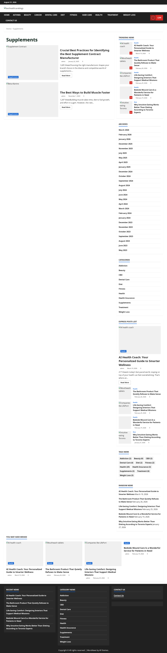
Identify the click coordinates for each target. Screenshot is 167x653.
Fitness (73, 15)
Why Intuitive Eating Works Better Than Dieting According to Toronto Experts (126, 107)
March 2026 (124, 130)
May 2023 (123, 250)
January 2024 (124, 218)
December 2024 (125, 171)
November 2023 (126, 227)
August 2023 (124, 241)
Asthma (17, 15)
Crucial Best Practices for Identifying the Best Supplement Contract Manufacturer (32, 62)
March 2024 (124, 208)
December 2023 (125, 222)
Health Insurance (127, 298)
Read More (67, 76)
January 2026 (124, 139)
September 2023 (126, 236)
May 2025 (123, 157)
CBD (120, 275)
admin (63, 61)
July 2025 (123, 153)
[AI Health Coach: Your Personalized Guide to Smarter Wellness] (140, 340)
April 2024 (123, 204)
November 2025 (126, 148)
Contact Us (11, 20)
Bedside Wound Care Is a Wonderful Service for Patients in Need (126, 92)
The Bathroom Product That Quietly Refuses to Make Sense (126, 63)
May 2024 (123, 199)
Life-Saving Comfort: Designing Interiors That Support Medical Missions (126, 78)
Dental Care (51, 15)
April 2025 (123, 162)
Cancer (38, 15)
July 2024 (123, 190)
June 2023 (123, 245)
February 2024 (125, 213)
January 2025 (124, 167)
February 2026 (125, 134)
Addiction (123, 265)
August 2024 (124, 185)
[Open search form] (147, 17)
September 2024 (126, 181)
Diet (63, 15)
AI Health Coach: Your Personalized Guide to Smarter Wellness (126, 48)
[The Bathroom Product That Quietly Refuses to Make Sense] (63, 553)
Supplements (13, 77)
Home (7, 15)
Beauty (27, 15)
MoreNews (91, 650)
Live (159, 17)
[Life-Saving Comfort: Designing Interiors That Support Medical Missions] (103, 553)
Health (98, 15)
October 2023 (125, 231)
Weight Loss (129, 15)
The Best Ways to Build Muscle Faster (32, 99)
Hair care (87, 15)
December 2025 (125, 144)
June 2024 (123, 194)
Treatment (112, 15)
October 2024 (125, 176)
